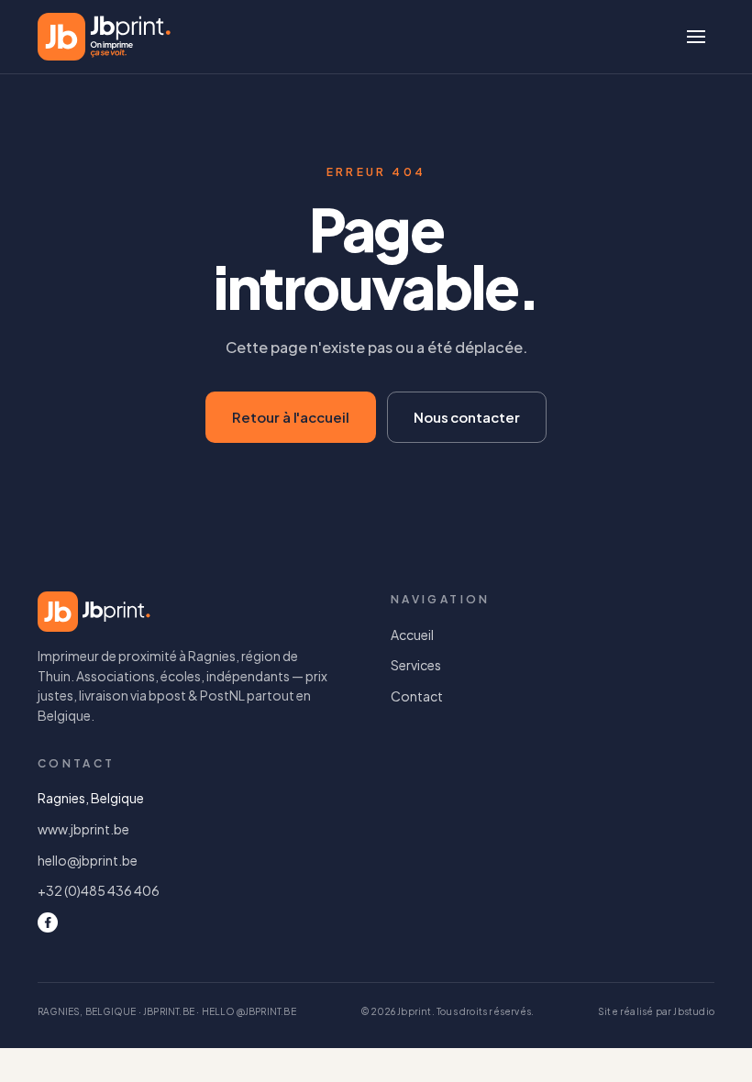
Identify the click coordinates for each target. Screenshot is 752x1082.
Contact (417, 696)
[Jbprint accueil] (104, 37)
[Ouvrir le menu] (696, 36)
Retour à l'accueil (290, 416)
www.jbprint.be (83, 829)
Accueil (412, 634)
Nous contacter (467, 416)
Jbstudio (693, 1011)
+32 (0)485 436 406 (99, 890)
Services (416, 665)
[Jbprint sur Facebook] (48, 922)
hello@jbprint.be (88, 860)
